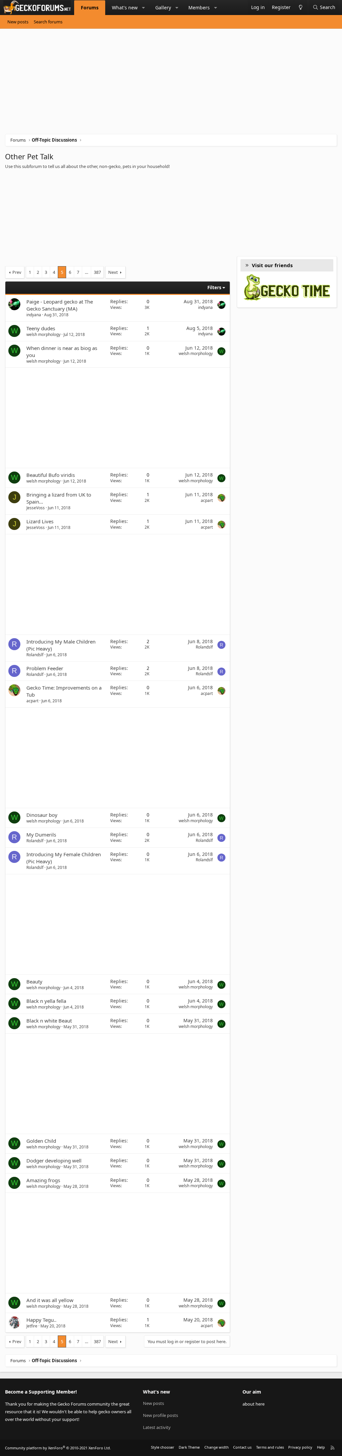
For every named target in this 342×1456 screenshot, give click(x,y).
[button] (144, 7)
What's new (125, 7)
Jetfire (31, 1326)
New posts (17, 22)
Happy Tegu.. (41, 1319)
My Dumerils (41, 834)
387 (97, 272)
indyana (33, 315)
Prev (16, 272)
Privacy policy (300, 1447)
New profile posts (160, 1415)
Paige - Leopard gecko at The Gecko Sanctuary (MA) (59, 305)
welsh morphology (43, 334)
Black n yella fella (46, 1000)
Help (321, 1447)
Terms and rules (270, 1447)
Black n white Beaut (49, 1020)
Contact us (242, 1447)
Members (199, 7)
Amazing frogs (43, 1180)
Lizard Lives (39, 521)
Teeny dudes (40, 328)
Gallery (163, 7)
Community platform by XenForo (58, 1447)
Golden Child (41, 1140)
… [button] (86, 272)
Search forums (48, 22)
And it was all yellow (49, 1300)
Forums (90, 7)
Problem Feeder (44, 668)
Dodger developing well (53, 1160)
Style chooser (162, 1447)
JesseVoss (35, 508)
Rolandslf (34, 655)
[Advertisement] (171, 84)
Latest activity (157, 1427)
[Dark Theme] (300, 7)
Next (113, 272)
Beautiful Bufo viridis (50, 475)
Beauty (34, 981)
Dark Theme (189, 1447)
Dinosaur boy (41, 814)
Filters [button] (214, 288)
